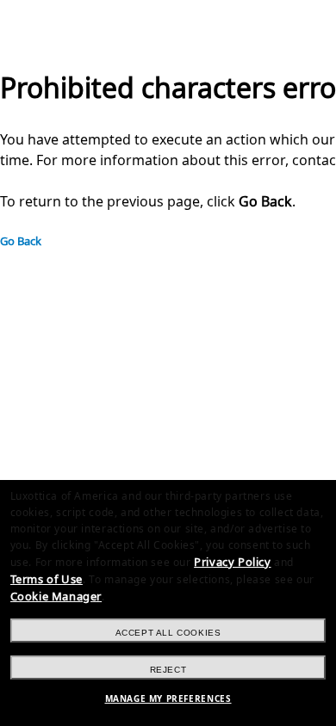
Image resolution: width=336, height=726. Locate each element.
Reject (168, 669)
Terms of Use (46, 579)
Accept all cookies (168, 632)
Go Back (20, 241)
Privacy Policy (232, 562)
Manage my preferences (168, 698)
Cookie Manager (56, 596)
